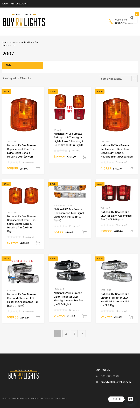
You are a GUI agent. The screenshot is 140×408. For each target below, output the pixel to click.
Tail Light (12, 141)
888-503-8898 (123, 23)
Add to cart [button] (38, 168)
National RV (26, 42)
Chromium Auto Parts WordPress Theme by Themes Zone (39, 398)
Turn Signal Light (63, 205)
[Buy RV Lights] (24, 28)
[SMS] (130, 399)
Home (5, 42)
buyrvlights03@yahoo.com (116, 382)
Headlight (12, 290)
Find (8, 65)
